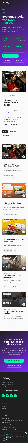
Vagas (3, 411)
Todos (4, 131)
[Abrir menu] (25, 3)
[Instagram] (11, 395)
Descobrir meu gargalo (14, 365)
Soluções (4, 403)
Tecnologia (6, 135)
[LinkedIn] (3, 395)
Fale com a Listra (6, 418)
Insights (4, 408)
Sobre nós (4, 406)
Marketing (13, 131)
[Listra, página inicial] (5, 3)
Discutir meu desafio (9, 56)
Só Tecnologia (20, 60)
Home (3, 9)
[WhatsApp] (15, 395)
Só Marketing (7, 60)
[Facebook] (7, 395)
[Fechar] (26, 433)
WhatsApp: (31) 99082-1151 (9, 429)
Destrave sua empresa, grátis (10, 390)
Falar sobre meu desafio (13, 361)
